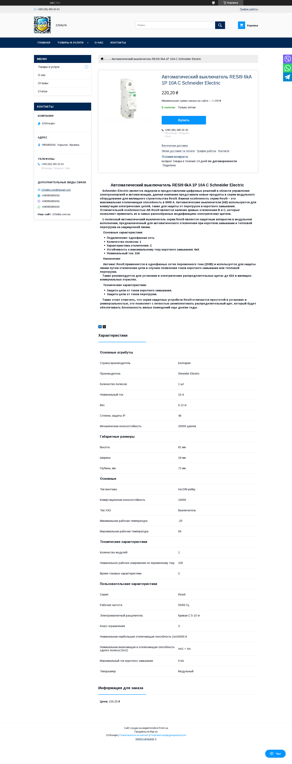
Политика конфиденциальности (168, 735)
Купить (184, 120)
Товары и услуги (70, 42)
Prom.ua (163, 728)
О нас (99, 42)
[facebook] (100, 327)
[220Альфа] (42, 32)
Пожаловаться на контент (133, 735)
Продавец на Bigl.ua (146, 731)
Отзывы (43, 83)
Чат (278, 753)
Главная (44, 42)
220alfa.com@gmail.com (56, 189)
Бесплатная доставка (175, 145)
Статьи (42, 91)
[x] (104, 327)
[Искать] (220, 25)
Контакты (118, 42)
